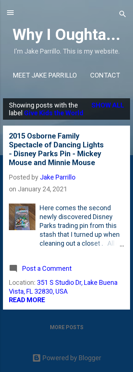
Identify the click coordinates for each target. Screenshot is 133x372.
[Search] (122, 15)
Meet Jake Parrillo (45, 75)
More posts (66, 327)
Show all (107, 105)
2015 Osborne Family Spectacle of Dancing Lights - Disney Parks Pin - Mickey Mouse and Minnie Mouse (56, 149)
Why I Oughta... (66, 34)
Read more (27, 300)
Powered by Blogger (71, 358)
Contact (105, 75)
